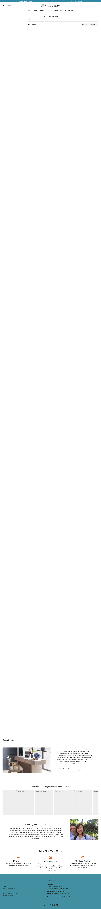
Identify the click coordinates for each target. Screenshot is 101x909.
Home (4, 14)
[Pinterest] (57, 905)
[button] (14, 6)
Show (83, 24)
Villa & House (10, 14)
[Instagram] (53, 905)
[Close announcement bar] (99, 1)
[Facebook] (50, 905)
